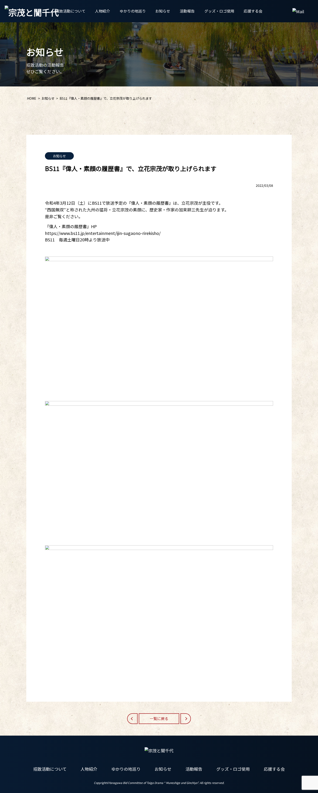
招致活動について (70, 11)
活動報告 (187, 11)
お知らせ (162, 11)
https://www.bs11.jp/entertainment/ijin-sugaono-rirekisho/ (103, 233)
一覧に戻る (159, 718)
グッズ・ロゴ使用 (219, 11)
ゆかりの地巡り (133, 11)
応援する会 (253, 11)
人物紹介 (102, 11)
